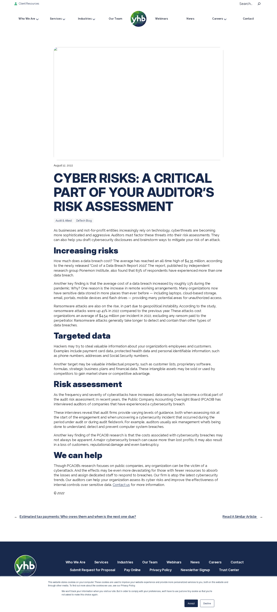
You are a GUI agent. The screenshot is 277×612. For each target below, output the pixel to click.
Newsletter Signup (195, 570)
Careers (217, 18)
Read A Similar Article (240, 517)
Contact (248, 18)
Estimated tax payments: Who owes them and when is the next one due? (78, 517)
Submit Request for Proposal (92, 570)
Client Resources (29, 3)
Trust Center (229, 570)
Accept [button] (191, 603)
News (190, 18)
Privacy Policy (161, 570)
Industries (85, 18)
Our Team (115, 18)
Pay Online (132, 570)
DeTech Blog (84, 220)
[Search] (259, 4)
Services (56, 18)
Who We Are (26, 18)
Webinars (161, 18)
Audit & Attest (64, 220)
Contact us (121, 485)
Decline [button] (207, 603)
